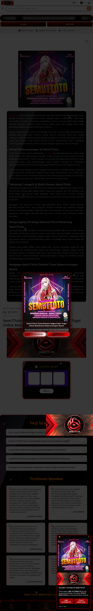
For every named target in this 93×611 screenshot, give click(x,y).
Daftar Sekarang (35, 334)
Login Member (58, 334)
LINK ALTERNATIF (66, 601)
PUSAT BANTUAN (81, 601)
